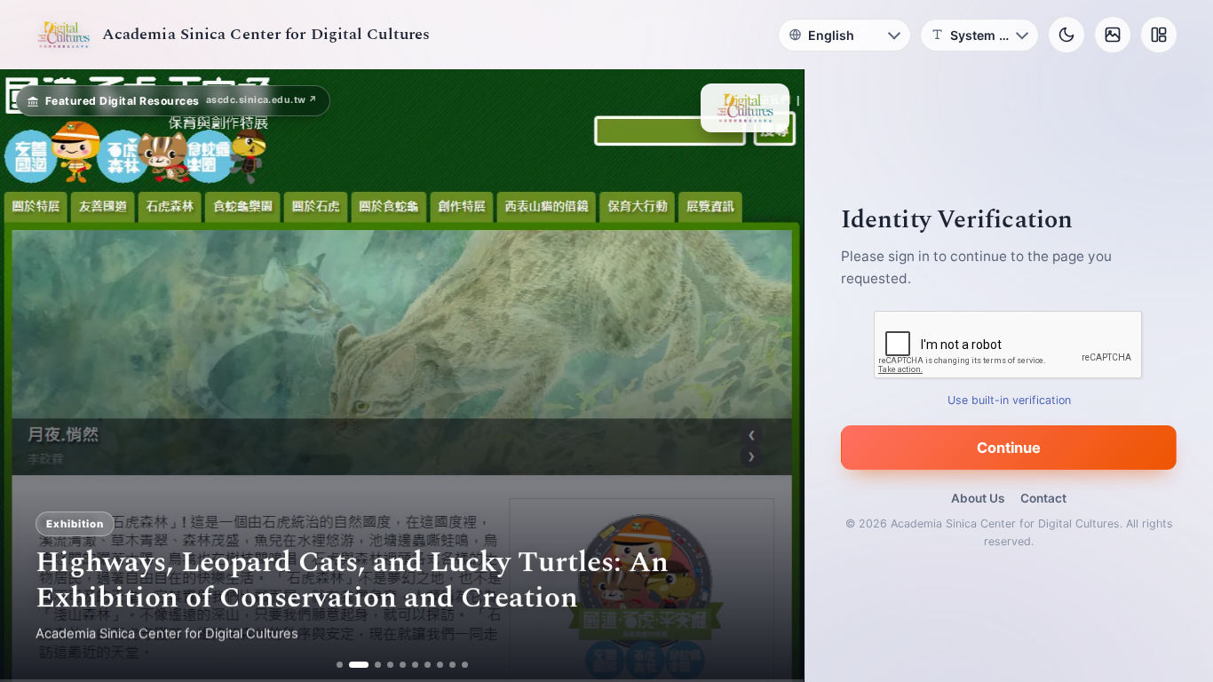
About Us (977, 498)
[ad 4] (390, 665)
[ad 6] (415, 665)
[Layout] (1158, 34)
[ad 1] (340, 665)
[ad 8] (440, 665)
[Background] (1112, 34)
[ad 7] (427, 665)
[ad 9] (452, 665)
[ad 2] (352, 665)
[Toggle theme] (1066, 34)
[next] (771, 375)
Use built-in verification (1009, 400)
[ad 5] (403, 665)
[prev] (32, 375)
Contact (1043, 498)
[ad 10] (465, 665)
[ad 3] (371, 665)
